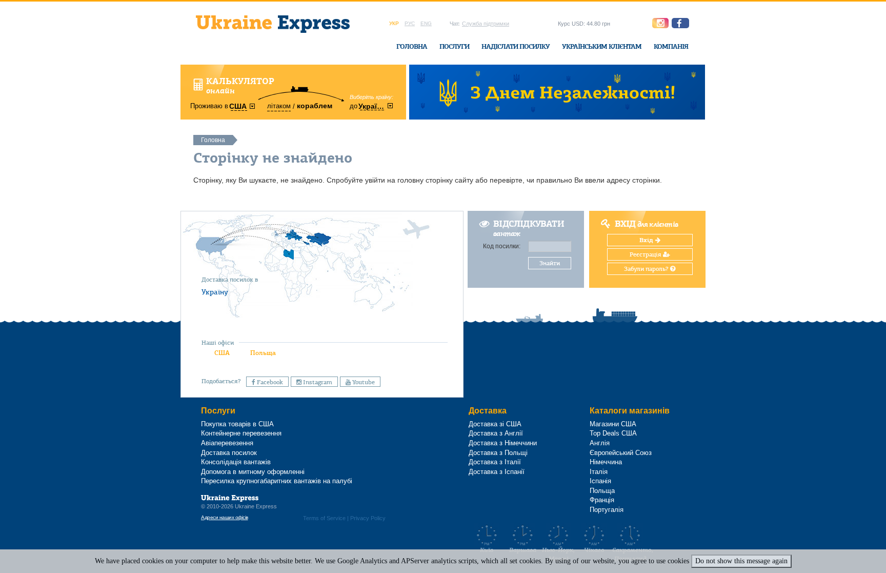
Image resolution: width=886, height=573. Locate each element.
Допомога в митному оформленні (253, 472)
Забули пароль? (647, 269)
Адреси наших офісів (224, 517)
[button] (680, 23)
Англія (600, 443)
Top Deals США (613, 433)
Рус (410, 23)
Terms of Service (324, 518)
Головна (411, 46)
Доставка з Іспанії (497, 472)
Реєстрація (646, 254)
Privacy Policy (368, 518)
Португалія (606, 509)
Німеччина (606, 462)
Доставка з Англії (496, 433)
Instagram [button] (316, 382)
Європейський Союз (621, 453)
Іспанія (600, 481)
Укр (394, 23)
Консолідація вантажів (236, 462)
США (222, 352)
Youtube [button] (363, 382)
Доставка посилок (229, 453)
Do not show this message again (741, 561)
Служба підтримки (485, 24)
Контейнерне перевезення (241, 433)
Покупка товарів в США (237, 424)
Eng (426, 23)
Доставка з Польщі (498, 453)
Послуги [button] (454, 46)
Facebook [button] (269, 382)
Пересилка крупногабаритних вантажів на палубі (276, 481)
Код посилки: (501, 246)
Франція (602, 500)
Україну (215, 292)
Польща (263, 352)
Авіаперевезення (227, 443)
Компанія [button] (671, 46)
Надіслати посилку (515, 46)
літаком (279, 106)
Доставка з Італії (495, 462)
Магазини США (613, 424)
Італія (599, 472)
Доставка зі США (495, 424)
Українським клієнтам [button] (601, 46)
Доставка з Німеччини (503, 443)
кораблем (314, 106)
